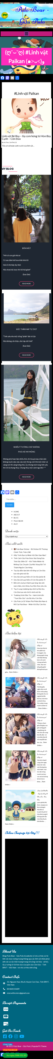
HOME (16, 512)
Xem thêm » (13, 672)
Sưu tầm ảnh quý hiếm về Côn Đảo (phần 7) (29, 580)
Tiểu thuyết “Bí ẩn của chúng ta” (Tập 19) (42, 717)
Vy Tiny (6, 142)
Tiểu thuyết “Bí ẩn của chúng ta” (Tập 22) (42, 642)
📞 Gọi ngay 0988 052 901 (15, 1055)
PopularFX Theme (39, 1046)
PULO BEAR (18, 521)
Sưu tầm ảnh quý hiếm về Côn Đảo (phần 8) (29, 577)
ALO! (16, 524)
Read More (26, 284)
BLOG (16, 518)
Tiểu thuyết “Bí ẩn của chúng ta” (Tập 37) (42, 681)
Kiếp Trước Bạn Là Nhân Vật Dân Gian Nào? (30, 555)
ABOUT (17, 515)
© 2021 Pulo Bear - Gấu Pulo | (19, 1046)
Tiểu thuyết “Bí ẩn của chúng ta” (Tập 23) (42, 754)
